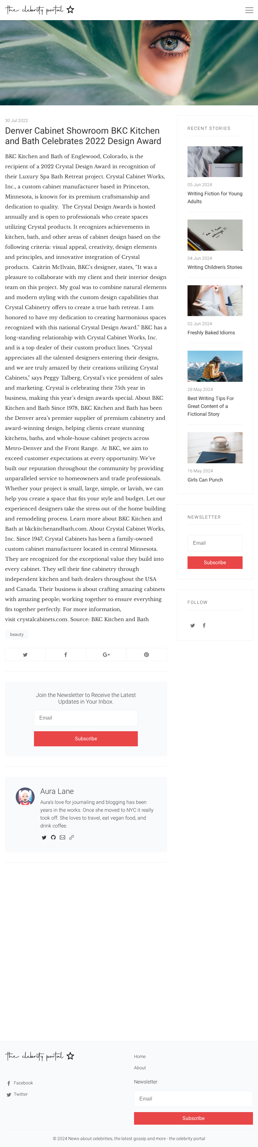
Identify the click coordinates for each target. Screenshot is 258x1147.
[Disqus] (86, 951)
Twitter (20, 1094)
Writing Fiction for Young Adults (215, 197)
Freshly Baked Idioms (211, 333)
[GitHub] (53, 837)
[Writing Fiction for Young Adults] (215, 161)
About (140, 1067)
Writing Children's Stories (215, 267)
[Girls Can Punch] (215, 447)
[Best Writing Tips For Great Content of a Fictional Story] (215, 366)
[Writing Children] (215, 235)
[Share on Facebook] (66, 654)
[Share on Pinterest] (146, 654)
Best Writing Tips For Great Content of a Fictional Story (211, 406)
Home (140, 1056)
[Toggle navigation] (249, 11)
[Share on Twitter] (25, 654)
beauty (17, 634)
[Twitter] (44, 837)
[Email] (62, 837)
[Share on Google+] (106, 654)
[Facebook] (204, 625)
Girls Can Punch (205, 480)
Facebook (23, 1082)
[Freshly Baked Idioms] (215, 300)
